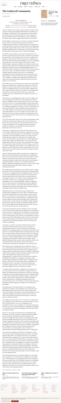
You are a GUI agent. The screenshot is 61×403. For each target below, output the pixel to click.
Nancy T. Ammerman (5, 13)
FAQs (22, 392)
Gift (2, 388)
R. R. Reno (43, 375)
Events (43, 6)
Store (44, 386)
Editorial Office (24, 386)
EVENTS (34, 385)
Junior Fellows (15, 391)
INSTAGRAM (54, 391)
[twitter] (1, 2)
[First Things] (30, 3)
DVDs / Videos (45, 392)
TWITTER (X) (54, 388)
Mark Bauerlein (24, 375)
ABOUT (13, 385)
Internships (14, 392)
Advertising (14, 389)
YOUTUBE (53, 389)
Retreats (34, 388)
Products (45, 388)
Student (2, 389)
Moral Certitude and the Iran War (10, 373)
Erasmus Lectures (35, 389)
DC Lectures (34, 391)
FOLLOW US (54, 385)
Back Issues (45, 391)
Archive (25, 6)
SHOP (44, 385)
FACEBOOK (53, 386)
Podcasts (31, 6)
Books (44, 389)
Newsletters (37, 6)
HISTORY (13, 386)
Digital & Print (4, 386)
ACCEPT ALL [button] (15, 401)
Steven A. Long (5, 375)
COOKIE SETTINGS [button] (6, 401)
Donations (23, 391)
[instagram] (6, 2)
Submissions (23, 389)
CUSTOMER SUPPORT (25, 388)
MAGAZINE (20, 6)
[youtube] (4, 2)
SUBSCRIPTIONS (4, 385)
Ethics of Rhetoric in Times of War (49, 373)
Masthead (14, 388)
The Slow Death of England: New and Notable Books (30, 373)
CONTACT (23, 385)
